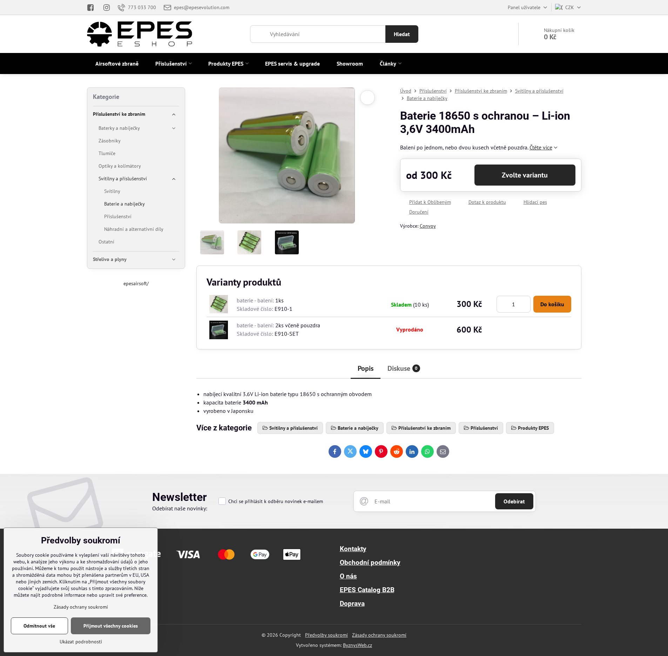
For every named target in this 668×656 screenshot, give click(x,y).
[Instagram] (107, 7)
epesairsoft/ (136, 283)
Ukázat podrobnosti (81, 641)
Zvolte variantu (525, 175)
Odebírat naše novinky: (179, 508)
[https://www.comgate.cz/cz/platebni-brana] (207, 562)
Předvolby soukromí (326, 635)
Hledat (402, 34)
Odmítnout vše (39, 626)
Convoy (428, 226)
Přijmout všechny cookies (110, 626)
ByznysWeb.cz (357, 645)
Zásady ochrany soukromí (379, 635)
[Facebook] (93, 7)
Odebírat (514, 501)
